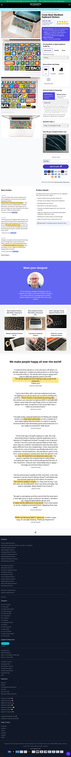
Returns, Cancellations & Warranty (10, 655)
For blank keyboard (6, 627)
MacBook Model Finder (7, 670)
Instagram (4, 726)
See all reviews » (5, 255)
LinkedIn (3, 735)
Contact (3, 646)
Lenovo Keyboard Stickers (8, 576)
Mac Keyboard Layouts (7, 666)
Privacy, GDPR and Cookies (36, 746)
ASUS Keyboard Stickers (7, 565)
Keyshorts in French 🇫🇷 (7, 700)
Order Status (61, 1)
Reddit (3, 737)
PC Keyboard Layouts (6, 668)
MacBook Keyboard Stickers (8, 547)
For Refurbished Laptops (7, 633)
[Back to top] (35, 533)
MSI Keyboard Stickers (7, 585)
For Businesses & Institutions (8, 687)
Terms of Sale (26, 746)
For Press (3, 689)
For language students (7, 622)
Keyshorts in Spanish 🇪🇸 (7, 712)
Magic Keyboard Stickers (7, 581)
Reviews (3, 685)
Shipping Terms (5, 650)
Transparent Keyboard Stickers (9, 554)
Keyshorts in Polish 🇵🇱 (7, 709)
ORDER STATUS (5, 643)
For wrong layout (5, 615)
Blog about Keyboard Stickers (9, 694)
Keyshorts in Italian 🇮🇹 (7, 705)
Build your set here (32, 9)
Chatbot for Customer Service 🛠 (9, 718)
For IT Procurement (6, 631)
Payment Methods (6, 652)
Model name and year (48, 54)
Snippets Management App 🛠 (9, 716)
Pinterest (3, 728)
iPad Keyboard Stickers (7, 574)
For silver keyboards (6, 611)
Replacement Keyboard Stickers (9, 559)
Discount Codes (5, 691)
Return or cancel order (7, 657)
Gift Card (3, 597)
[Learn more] (54, 122)
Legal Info (45, 746)
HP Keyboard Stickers (6, 572)
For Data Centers (5, 636)
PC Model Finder (5, 673)
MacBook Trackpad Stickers (8, 590)
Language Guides (5, 664)
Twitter (3, 730)
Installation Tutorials (6, 661)
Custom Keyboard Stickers (8, 543)
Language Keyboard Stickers (8, 552)
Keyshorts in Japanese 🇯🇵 (7, 707)
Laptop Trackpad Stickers (7, 592)
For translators (5, 618)
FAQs (2, 675)
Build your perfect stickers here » (62, 182)
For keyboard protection (7, 609)
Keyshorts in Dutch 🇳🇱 (7, 698)
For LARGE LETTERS (6, 613)
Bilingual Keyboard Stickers (8, 556)
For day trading (5, 629)
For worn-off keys (5, 604)
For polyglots (4, 620)
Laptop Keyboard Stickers (8, 550)
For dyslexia (4, 624)
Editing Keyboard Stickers (8, 561)
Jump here (56, 9)
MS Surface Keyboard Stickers (9, 583)
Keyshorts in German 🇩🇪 (7, 703)
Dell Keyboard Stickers (7, 568)
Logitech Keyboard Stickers (8, 579)
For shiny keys (5, 607)
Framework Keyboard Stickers (9, 570)
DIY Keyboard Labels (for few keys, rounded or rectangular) (16, 545)
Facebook (3, 733)
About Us (3, 682)
